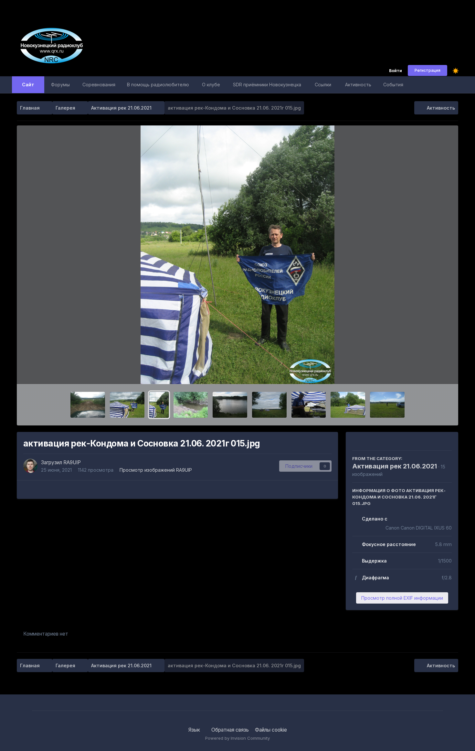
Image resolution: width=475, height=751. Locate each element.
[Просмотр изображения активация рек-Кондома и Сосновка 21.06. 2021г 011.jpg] (269, 405)
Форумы (60, 84)
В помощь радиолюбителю (158, 84)
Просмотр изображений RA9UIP (156, 470)
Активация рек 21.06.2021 (394, 466)
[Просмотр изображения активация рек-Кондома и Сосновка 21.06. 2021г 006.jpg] (348, 405)
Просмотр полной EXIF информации (402, 598)
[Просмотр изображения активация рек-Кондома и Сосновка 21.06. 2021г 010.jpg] (308, 405)
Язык (194, 730)
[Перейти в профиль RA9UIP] (30, 466)
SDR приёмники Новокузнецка (267, 84)
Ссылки (323, 84)
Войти (395, 71)
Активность (358, 84)
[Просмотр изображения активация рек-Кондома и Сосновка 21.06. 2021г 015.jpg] (159, 405)
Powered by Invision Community (237, 738)
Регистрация (427, 70)
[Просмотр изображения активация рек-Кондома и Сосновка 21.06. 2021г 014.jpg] (191, 405)
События (393, 84)
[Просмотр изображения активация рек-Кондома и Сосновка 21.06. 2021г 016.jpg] (127, 405)
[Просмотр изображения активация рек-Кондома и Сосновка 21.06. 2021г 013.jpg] (230, 405)
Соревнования (98, 84)
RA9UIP (72, 462)
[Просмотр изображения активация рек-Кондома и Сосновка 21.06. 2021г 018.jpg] (87, 405)
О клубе (211, 84)
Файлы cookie (271, 730)
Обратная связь (230, 730)
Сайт (28, 84)
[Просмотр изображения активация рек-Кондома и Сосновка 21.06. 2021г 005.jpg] (387, 405)
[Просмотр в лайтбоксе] (237, 254)
